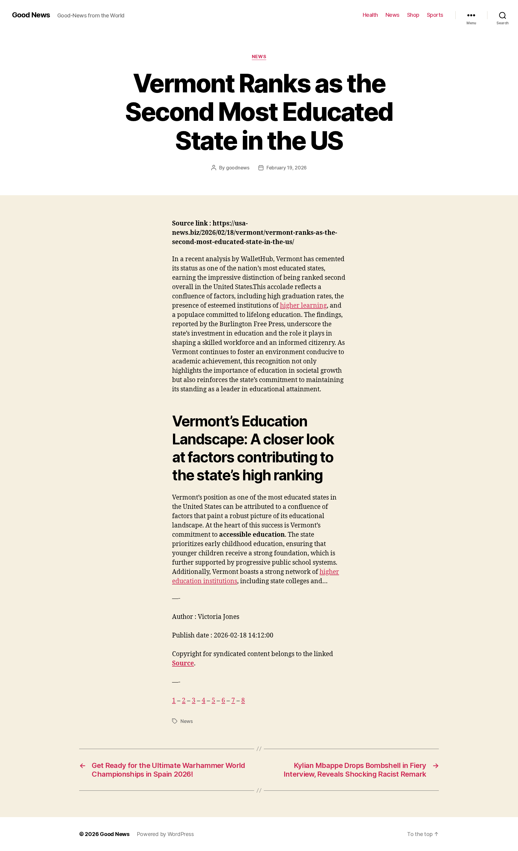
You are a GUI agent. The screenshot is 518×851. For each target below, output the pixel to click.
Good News (31, 15)
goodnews (237, 168)
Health (370, 15)
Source (183, 663)
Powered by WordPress (165, 834)
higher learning (303, 306)
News (393, 15)
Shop (413, 15)
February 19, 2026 (286, 168)
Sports (435, 15)
